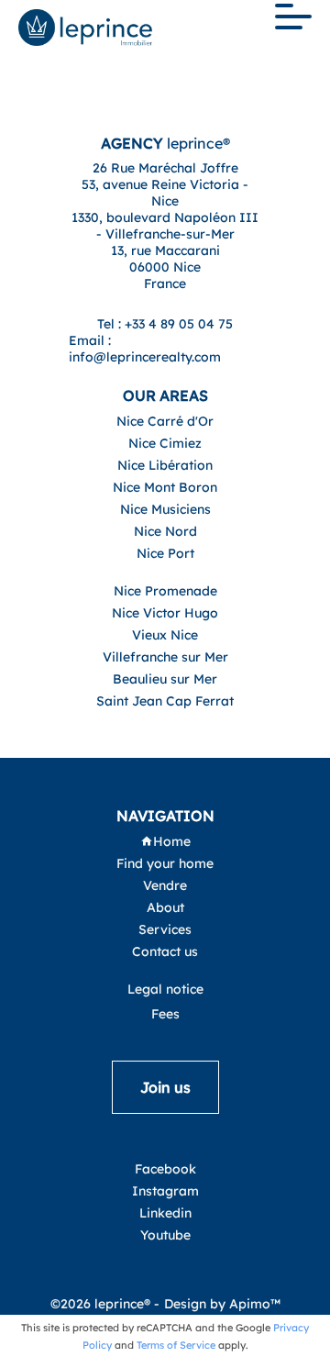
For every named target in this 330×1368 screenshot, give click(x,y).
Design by (222, 1304)
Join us (165, 1087)
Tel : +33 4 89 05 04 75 (165, 324)
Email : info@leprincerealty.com (145, 348)
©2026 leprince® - (105, 1304)
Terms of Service (176, 1345)
